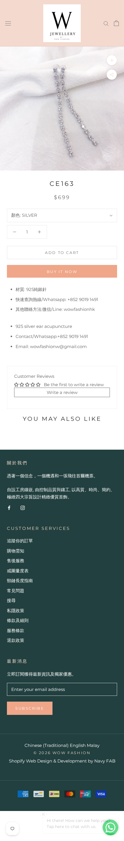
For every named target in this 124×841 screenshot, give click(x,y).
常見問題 (15, 590)
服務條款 (15, 630)
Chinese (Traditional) (47, 745)
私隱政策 (15, 610)
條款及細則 (18, 620)
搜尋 (11, 600)
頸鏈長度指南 (20, 580)
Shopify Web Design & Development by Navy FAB (62, 761)
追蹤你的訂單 (20, 540)
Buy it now (62, 271)
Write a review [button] (62, 392)
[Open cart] (116, 23)
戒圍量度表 (18, 570)
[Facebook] (9, 507)
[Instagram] (22, 507)
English (78, 745)
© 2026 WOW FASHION (62, 752)
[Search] (106, 23)
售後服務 (15, 560)
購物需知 (15, 551)
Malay (93, 745)
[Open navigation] (8, 23)
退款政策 (15, 640)
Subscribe (29, 708)
